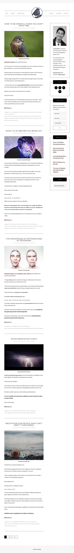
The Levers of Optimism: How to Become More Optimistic (59, 170)
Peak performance (30, 112)
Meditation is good (9, 62)
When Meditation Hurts (24, 339)
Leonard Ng (37, 12)
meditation (16, 118)
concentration (14, 116)
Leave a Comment (30, 28)
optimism (35, 328)
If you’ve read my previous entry (13, 375)
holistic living (37, 116)
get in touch (62, 74)
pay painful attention (24, 85)
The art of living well (9, 114)
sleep (24, 228)
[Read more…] (8, 108)
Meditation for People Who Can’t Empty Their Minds (23, 424)
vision (9, 120)
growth (23, 226)
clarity (9, 116)
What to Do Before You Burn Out (24, 131)
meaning (11, 118)
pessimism (40, 328)
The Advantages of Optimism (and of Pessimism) (24, 240)
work (16, 120)
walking (13, 120)
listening (6, 118)
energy (25, 116)
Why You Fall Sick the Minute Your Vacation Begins (58, 150)
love (37, 226)
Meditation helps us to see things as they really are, (18, 273)
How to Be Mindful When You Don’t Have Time (24, 25)
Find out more (56, 72)
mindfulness (22, 118)
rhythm (36, 118)
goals (18, 328)
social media (29, 228)
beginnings (10, 412)
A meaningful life (15, 112)
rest (33, 118)
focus (29, 116)
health (32, 116)
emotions (21, 116)
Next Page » (13, 537)
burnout (10, 226)
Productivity (38, 112)
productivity (29, 118)
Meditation (22, 112)
